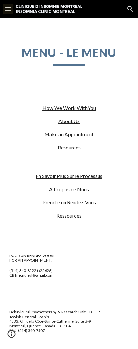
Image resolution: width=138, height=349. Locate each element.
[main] (69, 56)
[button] (7, 9)
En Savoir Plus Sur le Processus (69, 176)
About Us (69, 121)
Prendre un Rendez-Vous (69, 202)
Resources (69, 147)
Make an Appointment (69, 134)
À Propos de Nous (69, 189)
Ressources (69, 215)
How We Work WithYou (69, 108)
